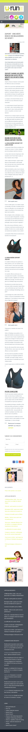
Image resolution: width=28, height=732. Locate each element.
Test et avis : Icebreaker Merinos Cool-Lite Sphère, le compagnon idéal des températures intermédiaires (13, 524)
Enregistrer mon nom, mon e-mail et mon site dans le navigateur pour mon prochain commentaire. (14, 450)
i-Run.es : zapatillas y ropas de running (15, 719)
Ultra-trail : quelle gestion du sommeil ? (14, 506)
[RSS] (23, 462)
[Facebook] (14, 462)
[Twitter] (17, 462)
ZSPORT (10, 428)
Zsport (6, 55)
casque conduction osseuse (12, 710)
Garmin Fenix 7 (9, 712)
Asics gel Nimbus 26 (10, 706)
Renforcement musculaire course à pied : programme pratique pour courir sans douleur (14, 645)
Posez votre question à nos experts (13, 490)
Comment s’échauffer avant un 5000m (14, 514)
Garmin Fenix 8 (9, 714)
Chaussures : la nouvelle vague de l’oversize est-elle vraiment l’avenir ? (13, 676)
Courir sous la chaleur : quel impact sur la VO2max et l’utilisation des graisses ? (14, 539)
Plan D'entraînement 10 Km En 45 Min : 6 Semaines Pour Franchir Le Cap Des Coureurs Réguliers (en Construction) (13, 659)
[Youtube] (20, 462)
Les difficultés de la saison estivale (13, 529)
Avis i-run (8, 708)
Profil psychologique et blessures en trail (13, 634)
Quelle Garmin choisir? (11, 725)
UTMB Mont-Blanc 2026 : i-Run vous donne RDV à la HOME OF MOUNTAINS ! (13, 501)
